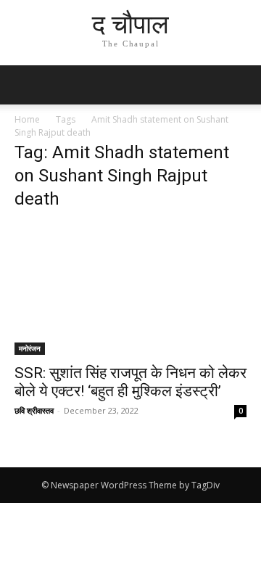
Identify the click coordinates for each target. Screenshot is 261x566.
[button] (240, 84)
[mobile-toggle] (24, 84)
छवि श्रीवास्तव (34, 410)
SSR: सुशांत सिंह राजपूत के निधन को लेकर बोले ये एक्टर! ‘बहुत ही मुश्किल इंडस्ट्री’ (130, 382)
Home (27, 119)
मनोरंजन (30, 348)
